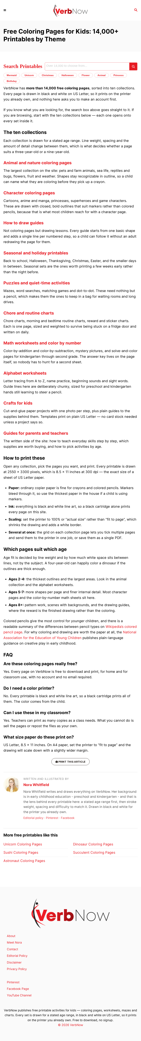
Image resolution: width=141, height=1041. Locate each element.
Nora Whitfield (36, 785)
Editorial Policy (17, 956)
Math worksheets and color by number (42, 343)
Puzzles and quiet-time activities (36, 282)
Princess (118, 75)
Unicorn (29, 75)
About (11, 936)
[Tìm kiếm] (133, 66)
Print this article (70, 761)
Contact (12, 949)
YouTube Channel (19, 995)
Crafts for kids (17, 403)
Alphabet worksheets (24, 373)
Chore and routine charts (28, 313)
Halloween (68, 75)
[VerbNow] (70, 10)
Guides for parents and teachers (35, 433)
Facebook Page (18, 989)
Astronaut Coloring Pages (24, 861)
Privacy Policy (17, 969)
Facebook (67, 818)
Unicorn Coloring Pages (22, 844)
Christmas (48, 75)
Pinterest (52, 818)
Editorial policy (33, 818)
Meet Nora (14, 942)
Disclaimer (14, 962)
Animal (101, 75)
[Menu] (5, 10)
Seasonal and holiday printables (35, 252)
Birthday (12, 81)
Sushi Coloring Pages (20, 852)
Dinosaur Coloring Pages (93, 844)
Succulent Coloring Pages (94, 852)
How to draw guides (23, 222)
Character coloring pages (29, 192)
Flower (86, 75)
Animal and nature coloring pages (37, 162)
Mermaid (12, 75)
